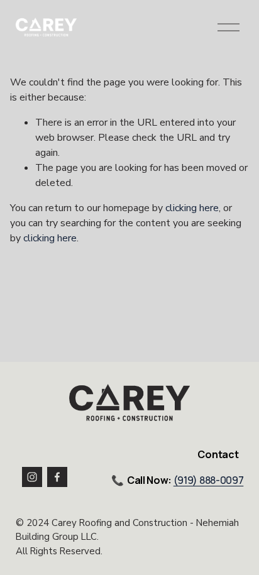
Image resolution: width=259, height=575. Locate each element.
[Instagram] (32, 477)
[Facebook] (57, 477)
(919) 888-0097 (209, 480)
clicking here (192, 208)
